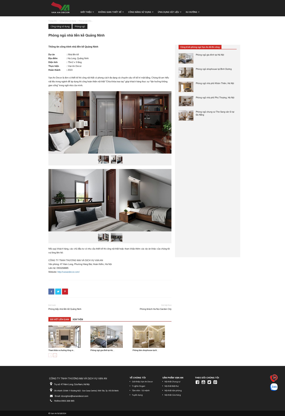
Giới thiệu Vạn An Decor (142, 381)
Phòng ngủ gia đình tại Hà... (102, 350)
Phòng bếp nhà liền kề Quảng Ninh (64, 309)
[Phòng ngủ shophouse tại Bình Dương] (186, 72)
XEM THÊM (78, 319)
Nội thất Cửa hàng (173, 395)
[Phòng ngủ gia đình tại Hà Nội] (109, 337)
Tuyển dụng (137, 395)
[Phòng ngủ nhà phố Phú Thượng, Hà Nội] (186, 101)
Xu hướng (191, 12)
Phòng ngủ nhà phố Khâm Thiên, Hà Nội (215, 83)
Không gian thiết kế (109, 12)
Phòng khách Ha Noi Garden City (155, 309)
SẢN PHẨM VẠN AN (172, 377)
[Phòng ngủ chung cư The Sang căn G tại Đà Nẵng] (186, 115)
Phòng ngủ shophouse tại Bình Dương (214, 68)
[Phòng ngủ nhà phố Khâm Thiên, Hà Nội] (186, 87)
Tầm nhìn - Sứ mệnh (141, 390)
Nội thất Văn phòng (173, 390)
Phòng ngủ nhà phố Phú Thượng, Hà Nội (215, 97)
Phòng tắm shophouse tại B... (145, 350)
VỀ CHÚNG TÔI (138, 377)
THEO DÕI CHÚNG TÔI (207, 377)
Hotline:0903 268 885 (64, 400)
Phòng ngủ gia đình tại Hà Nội (210, 54)
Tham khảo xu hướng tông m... (61, 350)
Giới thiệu (86, 12)
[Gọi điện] (274, 378)
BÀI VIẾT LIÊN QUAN (59, 319)
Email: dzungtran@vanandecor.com (71, 395)
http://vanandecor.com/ (68, 272)
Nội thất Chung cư (172, 381)
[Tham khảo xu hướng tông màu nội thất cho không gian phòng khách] (67, 337)
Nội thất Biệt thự (172, 386)
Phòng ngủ (80, 26)
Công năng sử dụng (139, 12)
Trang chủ (52, 21)
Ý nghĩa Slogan (138, 386)
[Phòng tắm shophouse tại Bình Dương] (152, 337)
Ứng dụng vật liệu (168, 12)
